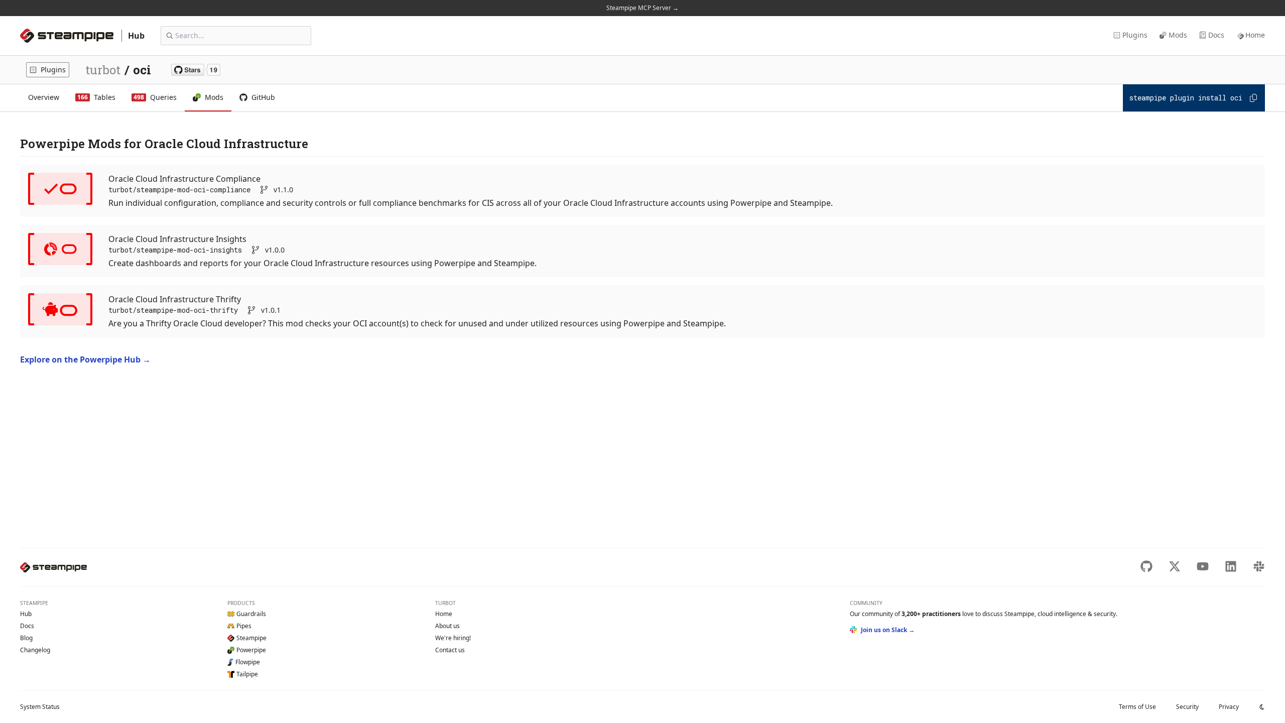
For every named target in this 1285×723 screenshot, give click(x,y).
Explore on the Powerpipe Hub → (85, 359)
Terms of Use (1137, 706)
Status (40, 706)
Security (1187, 706)
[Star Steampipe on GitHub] (195, 70)
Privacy (1229, 706)
